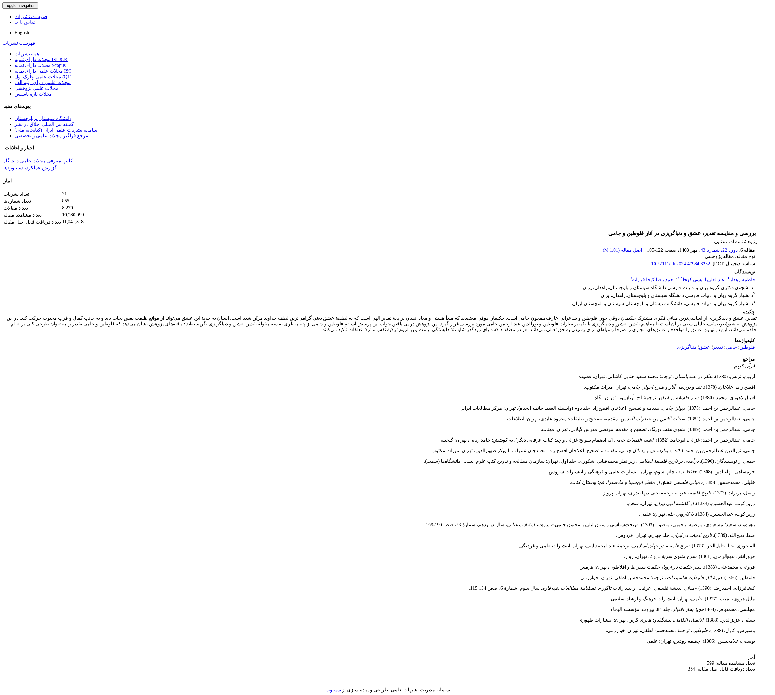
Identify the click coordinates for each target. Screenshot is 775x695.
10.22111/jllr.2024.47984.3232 (680, 263)
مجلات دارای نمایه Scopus (40, 65)
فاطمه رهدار (742, 279)
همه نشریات (27, 53)
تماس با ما (25, 22)
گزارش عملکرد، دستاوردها (30, 167)
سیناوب (333, 689)
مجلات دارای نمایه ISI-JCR (41, 59)
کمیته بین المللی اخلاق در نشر (44, 124)
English (22, 32)
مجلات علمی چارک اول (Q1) (43, 76)
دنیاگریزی (686, 347)
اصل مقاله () (623, 250)
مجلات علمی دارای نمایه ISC (43, 70)
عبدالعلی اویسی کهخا (703, 279)
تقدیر (718, 347)
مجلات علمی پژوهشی (36, 88)
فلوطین (747, 347)
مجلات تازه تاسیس (33, 93)
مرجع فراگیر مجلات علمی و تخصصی (51, 135)
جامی (731, 347)
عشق (704, 347)
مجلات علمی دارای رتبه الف (43, 82)
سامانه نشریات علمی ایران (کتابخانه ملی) (56, 129)
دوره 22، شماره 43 (719, 250)
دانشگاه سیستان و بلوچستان (43, 118)
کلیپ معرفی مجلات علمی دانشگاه (38, 160)
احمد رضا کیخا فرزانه (653, 279)
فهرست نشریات (31, 16)
